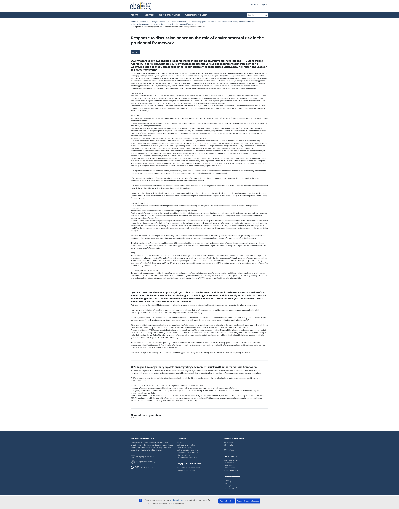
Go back (135, 52)
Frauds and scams (231, 470)
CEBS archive (229, 488)
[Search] (266, 15)
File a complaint (183, 455)
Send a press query (184, 447)
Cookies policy (229, 468)
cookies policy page (177, 500)
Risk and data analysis (169, 15)
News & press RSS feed (186, 470)
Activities (149, 15)
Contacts (180, 442)
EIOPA (226, 481)
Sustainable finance (178, 21)
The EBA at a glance (232, 460)
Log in (263, 5)
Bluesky (230, 442)
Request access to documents (188, 452)
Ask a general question (186, 445)
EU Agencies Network (144, 462)
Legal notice (228, 465)
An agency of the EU (144, 456)
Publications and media (196, 15)
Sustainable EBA (146, 467)
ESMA (226, 483)
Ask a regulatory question (187, 450)
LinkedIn (230, 445)
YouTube (230, 450)
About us (135, 15)
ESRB (226, 486)
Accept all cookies (226, 501)
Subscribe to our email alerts (188, 468)
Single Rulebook (158, 21)
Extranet (254, 5)
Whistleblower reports (186, 457)
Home (133, 21)
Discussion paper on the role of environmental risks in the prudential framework (223, 21)
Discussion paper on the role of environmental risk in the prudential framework (164, 24)
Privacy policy (229, 463)
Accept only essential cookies (248, 501)
